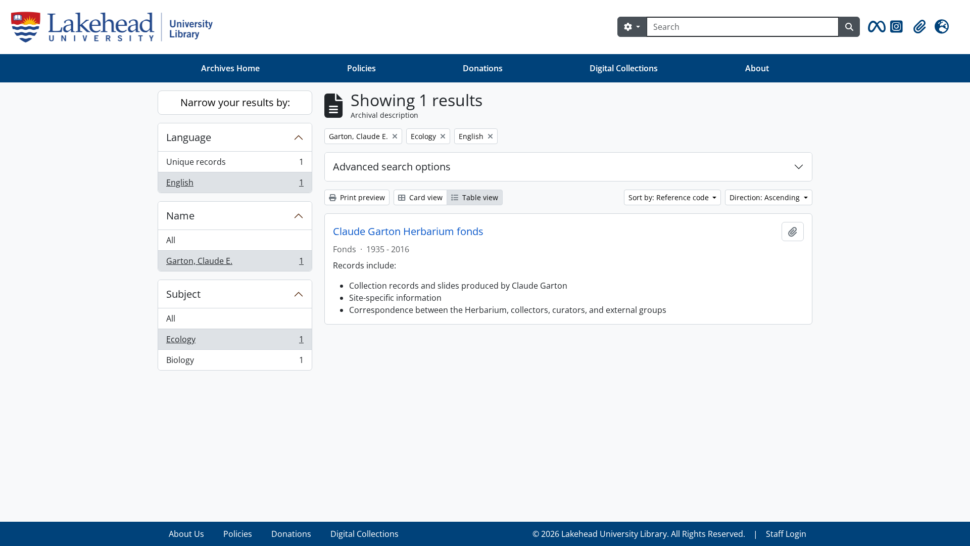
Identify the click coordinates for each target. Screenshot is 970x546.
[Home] (116, 27)
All (170, 240)
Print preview (361, 197)
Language (188, 137)
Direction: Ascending (766, 197)
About (757, 68)
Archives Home (230, 68)
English (235, 185)
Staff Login (786, 533)
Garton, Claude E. (235, 263)
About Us (186, 533)
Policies (361, 68)
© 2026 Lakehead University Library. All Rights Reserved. (638, 533)
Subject (183, 294)
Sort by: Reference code (669, 197)
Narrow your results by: (235, 102)
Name (180, 215)
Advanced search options (392, 166)
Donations (483, 68)
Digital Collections (624, 68)
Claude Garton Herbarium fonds (408, 231)
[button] (875, 27)
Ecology (235, 342)
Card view (425, 197)
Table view (479, 197)
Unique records (235, 164)
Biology (235, 362)
